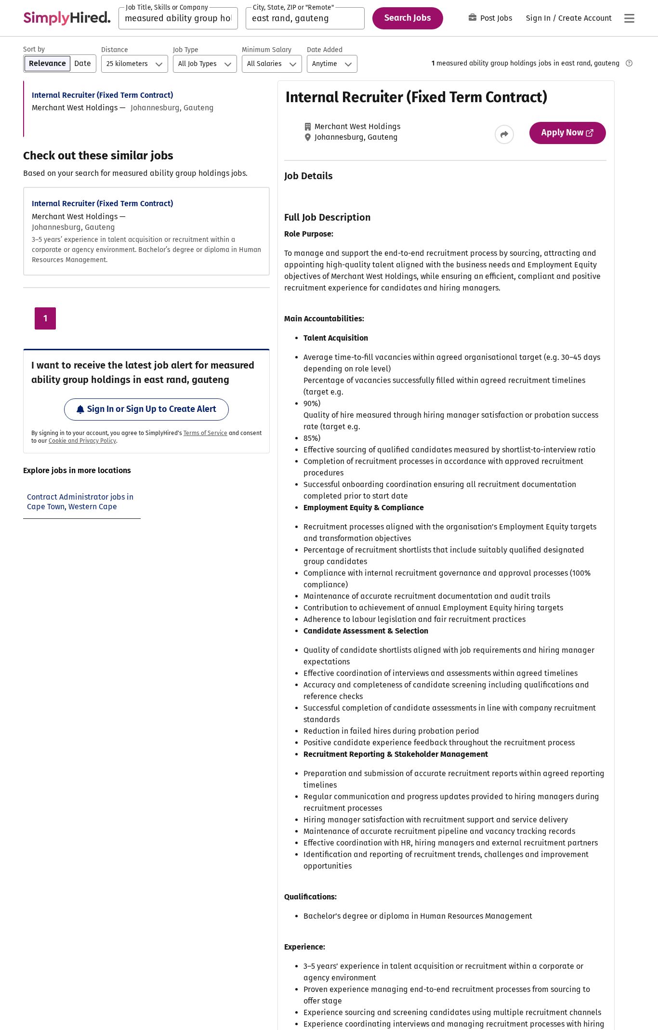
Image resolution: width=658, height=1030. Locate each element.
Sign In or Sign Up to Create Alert (151, 409)
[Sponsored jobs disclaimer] (629, 63)
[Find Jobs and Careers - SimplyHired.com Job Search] (67, 18)
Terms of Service (205, 433)
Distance (114, 50)
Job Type (185, 50)
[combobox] (178, 18)
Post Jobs (496, 18)
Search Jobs (407, 18)
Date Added (324, 50)
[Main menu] (629, 18)
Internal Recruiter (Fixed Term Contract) (102, 95)
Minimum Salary (266, 50)
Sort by (34, 49)
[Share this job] (504, 134)
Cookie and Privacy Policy (82, 440)
